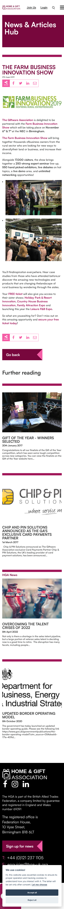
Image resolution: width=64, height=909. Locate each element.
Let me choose (39, 884)
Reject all (32, 900)
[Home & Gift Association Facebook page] (5, 784)
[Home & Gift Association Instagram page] (15, 784)
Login (43, 7)
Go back (13, 354)
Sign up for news (19, 846)
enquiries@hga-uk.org (27, 864)
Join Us (31, 7)
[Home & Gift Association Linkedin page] (26, 784)
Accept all (32, 892)
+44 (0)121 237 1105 (25, 857)
